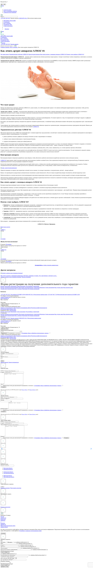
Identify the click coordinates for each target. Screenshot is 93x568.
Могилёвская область (8, 477)
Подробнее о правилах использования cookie (30, 530)
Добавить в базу (4, 566)
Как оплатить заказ (68, 287)
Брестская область (7, 468)
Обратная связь (4, 305)
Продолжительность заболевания (9, 549)
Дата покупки (4, 558)
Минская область (7, 475)
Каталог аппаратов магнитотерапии (9, 287)
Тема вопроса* (4, 424)
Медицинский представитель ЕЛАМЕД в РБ (68, 294)
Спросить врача (7, 9)
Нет (4, 4)
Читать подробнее (26, 277)
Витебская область (8, 469)
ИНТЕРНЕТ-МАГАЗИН (9, 20)
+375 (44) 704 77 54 (52, 294)
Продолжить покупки (15, 488)
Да (1, 4)
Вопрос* (3, 436)
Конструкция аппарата (34, 54)
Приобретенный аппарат (7, 563)
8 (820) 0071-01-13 (23, 18)
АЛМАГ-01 (36, 126)
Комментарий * (4, 408)
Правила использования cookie (8, 307)
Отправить (3, 387)
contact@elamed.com (6, 297)
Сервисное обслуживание (9, 12)
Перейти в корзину (5, 488)
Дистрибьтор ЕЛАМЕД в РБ (18, 294)
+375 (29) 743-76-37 (5, 18)
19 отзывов (3, 258)
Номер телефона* (5, 398)
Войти (2, 361)
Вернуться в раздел (5, 227)
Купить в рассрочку (5, 507)
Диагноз (3, 546)
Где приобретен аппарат (7, 559)
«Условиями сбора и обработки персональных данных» (35, 333)
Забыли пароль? (5, 362)
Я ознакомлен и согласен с (40, 385)
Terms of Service (32, 389)
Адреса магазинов (7, 25)
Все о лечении (7, 23)
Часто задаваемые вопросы (10, 11)
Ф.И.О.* (3, 371)
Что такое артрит (5, 54)
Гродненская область (8, 473)
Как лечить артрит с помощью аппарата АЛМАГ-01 (53, 54)
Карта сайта (13, 309)
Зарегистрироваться (14, 362)
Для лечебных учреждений (32, 286)
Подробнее (8, 244)
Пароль (2, 356)
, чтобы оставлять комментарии (46, 265)
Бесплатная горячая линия (34, 18)
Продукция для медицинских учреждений (29, 287)
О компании (6, 22)
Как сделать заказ (58, 287)
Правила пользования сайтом (23, 307)
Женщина (10, 542)
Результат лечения (5, 561)
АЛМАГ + (3, 229)
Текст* (2, 384)
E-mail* (2, 372)
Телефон (3, 353)
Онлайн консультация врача (7, 288)
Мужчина (3, 542)
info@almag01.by (5, 298)
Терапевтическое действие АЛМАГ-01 (18, 54)
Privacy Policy (24, 389)
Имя (2, 543)
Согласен (3, 533)
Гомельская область (8, 471)
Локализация (4, 548)
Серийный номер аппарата (7, 556)
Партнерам (13, 286)
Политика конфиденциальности (39, 307)
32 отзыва (3, 238)
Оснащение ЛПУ (7, 24)
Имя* (2, 397)
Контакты (42, 287)
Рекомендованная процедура (8, 555)
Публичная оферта (5, 309)
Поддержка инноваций (33, 288)
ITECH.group (13, 310)
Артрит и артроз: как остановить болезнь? (11, 277)
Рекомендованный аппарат (7, 551)
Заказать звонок (14, 18)
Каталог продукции (5, 286)
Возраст (3, 545)
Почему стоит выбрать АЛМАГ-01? (75, 54)
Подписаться (4, 333)
